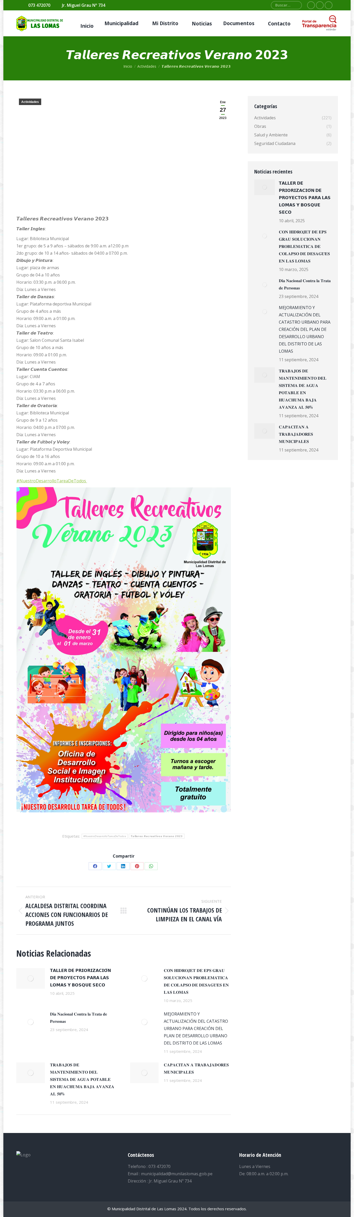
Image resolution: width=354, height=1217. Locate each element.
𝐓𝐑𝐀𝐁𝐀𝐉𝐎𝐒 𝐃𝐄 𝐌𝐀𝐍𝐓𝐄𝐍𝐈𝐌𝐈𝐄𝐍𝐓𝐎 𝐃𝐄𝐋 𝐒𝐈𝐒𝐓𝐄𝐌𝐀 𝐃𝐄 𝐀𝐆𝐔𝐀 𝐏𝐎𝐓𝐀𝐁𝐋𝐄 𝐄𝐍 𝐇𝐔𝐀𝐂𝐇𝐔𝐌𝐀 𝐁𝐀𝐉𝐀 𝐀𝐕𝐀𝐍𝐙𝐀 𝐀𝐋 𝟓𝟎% (82, 1079)
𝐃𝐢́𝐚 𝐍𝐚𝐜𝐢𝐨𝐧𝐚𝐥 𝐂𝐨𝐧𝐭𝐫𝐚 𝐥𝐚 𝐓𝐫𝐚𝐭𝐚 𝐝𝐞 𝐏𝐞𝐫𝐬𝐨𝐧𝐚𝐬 (78, 1017)
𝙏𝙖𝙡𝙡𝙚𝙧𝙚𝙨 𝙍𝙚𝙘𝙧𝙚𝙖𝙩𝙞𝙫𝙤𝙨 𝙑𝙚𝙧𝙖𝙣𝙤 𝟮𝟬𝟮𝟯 (157, 836)
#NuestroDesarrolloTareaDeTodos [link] (51, 481)
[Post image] (30, 978)
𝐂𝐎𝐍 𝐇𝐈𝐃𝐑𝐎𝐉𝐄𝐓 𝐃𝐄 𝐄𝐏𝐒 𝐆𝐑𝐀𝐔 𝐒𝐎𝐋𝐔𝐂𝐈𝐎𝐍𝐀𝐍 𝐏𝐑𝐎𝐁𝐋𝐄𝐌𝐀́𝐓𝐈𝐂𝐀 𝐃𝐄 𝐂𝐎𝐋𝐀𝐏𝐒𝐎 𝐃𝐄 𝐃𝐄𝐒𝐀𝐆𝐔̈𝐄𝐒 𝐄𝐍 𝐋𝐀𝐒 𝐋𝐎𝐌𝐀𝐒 (196, 981)
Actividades (30, 102)
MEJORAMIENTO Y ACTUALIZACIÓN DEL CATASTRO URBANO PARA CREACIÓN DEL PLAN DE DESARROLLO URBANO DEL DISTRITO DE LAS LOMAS (196, 1028)
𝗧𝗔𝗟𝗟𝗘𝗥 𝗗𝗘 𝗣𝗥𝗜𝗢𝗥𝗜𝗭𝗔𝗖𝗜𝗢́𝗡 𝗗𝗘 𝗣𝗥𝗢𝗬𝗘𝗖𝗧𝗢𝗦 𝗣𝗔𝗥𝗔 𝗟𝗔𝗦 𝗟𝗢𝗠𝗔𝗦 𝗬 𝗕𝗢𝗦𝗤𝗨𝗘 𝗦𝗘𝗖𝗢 (80, 978)
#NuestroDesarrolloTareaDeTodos (104, 836)
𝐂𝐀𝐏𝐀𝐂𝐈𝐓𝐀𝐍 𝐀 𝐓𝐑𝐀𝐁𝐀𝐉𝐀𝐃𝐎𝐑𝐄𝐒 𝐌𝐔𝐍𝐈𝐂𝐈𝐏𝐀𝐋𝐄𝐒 (196, 1068)
